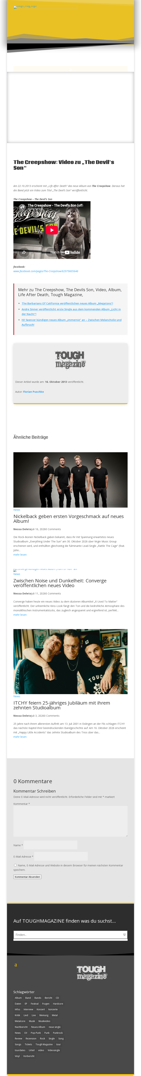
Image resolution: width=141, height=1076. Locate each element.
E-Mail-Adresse (23, 856)
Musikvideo (44, 1021)
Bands (38, 997)
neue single (55, 1027)
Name (18, 845)
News (16, 509)
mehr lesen (20, 554)
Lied (26, 1015)
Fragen (45, 1003)
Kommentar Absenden (27, 876)
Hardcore (58, 1003)
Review (18, 1038)
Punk (46, 1032)
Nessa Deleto (22, 529)
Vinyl (17, 1056)
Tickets (28, 1044)
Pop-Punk (36, 1032)
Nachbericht (21, 1027)
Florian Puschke (33, 391)
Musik (32, 1021)
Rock (42, 1038)
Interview (28, 1009)
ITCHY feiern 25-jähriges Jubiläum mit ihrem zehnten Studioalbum (61, 705)
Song (61, 1038)
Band (28, 997)
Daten (18, 1003)
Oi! (25, 1032)
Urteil (32, 1050)
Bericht (48, 997)
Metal (55, 1015)
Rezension (31, 1038)
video (41, 1050)
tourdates (20, 1050)
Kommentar (21, 804)
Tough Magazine (44, 1044)
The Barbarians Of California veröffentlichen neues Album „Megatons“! (67, 303)
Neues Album (38, 1027)
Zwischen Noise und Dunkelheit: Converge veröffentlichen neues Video (59, 583)
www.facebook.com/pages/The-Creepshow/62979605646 (45, 271)
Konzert (41, 1009)
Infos (17, 1009)
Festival (35, 1003)
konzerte (53, 1009)
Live (34, 1015)
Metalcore (20, 1021)
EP (26, 1003)
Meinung (43, 1015)
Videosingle (54, 1050)
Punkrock (58, 1032)
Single (52, 1038)
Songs (18, 1044)
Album (18, 997)
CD (57, 997)
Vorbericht (28, 1056)
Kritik (17, 1015)
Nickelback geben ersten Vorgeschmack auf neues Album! (68, 518)
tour (58, 1044)
